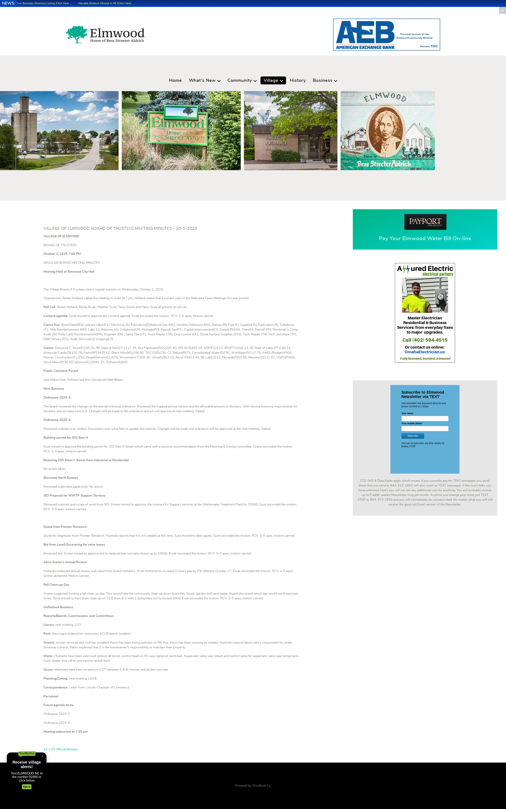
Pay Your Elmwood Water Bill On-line (425, 238)
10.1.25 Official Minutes (60, 749)
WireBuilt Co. (261, 785)
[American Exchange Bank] (387, 33)
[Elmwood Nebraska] (104, 33)
